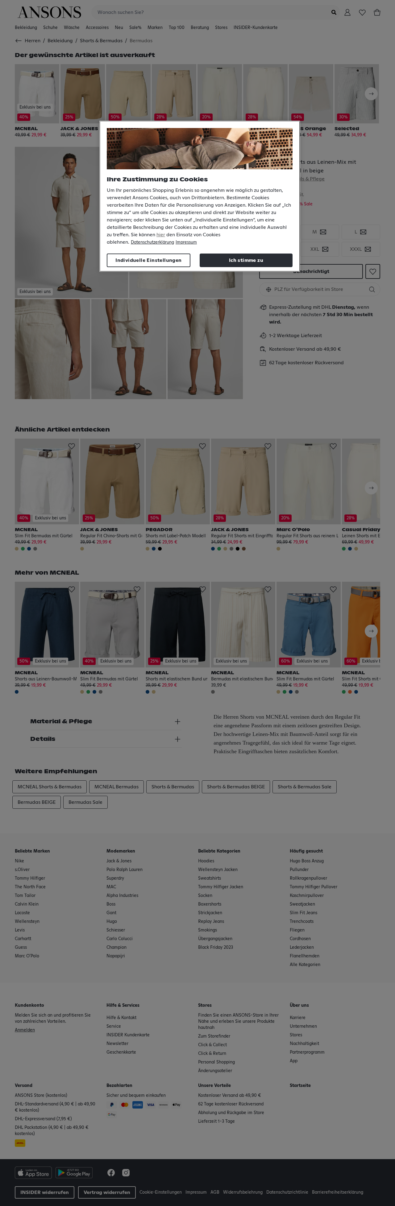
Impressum (186, 242)
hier (160, 234)
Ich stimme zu (246, 260)
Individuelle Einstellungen (148, 260)
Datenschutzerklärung (152, 242)
